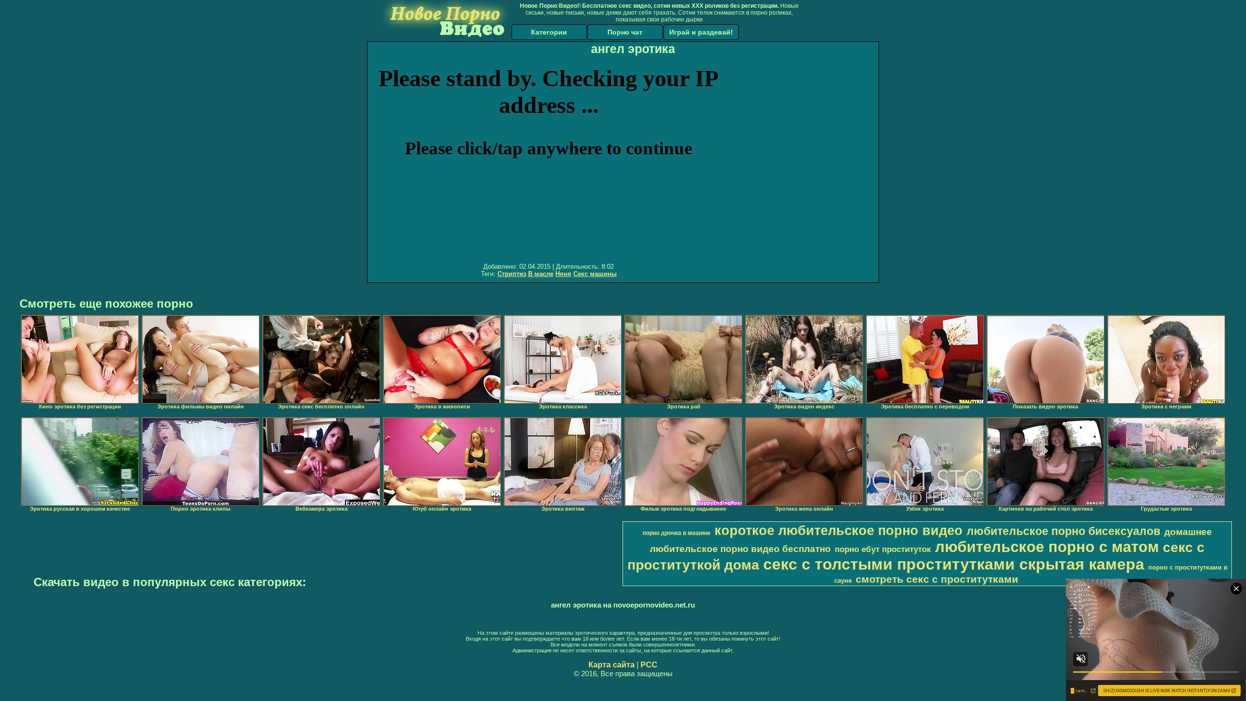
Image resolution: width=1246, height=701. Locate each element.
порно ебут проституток (883, 549)
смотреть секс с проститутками (937, 579)
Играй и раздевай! (701, 32)
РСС (649, 665)
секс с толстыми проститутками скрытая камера (953, 564)
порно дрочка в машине (676, 533)
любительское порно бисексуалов (1063, 531)
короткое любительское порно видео (839, 530)
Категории (549, 32)
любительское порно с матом (1047, 546)
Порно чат (624, 32)
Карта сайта (611, 665)
